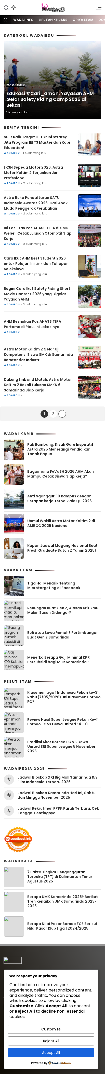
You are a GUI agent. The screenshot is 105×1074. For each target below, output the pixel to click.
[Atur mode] (13, 7)
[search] (6, 7)
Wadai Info (23, 19)
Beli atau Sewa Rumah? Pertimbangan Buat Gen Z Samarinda (63, 635)
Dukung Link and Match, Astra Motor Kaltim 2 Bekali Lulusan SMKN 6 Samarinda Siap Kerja (38, 385)
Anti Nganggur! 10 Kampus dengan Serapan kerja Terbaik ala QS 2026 (59, 498)
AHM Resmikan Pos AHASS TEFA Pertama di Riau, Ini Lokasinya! (32, 324)
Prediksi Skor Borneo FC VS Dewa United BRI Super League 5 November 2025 (61, 746)
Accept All (51, 1052)
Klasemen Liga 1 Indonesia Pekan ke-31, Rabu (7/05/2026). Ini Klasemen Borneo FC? (64, 697)
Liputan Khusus (53, 19)
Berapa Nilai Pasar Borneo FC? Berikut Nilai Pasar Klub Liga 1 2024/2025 (62, 926)
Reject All (51, 1040)
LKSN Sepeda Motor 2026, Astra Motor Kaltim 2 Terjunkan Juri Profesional (33, 173)
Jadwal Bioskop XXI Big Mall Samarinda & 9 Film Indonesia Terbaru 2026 (58, 779)
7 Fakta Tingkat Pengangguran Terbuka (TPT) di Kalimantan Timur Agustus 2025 (59, 876)
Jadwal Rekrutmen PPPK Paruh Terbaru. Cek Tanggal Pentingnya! (58, 810)
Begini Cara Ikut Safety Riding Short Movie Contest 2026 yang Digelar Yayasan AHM (37, 294)
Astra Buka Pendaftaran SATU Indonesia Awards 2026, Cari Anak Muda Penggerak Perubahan (36, 203)
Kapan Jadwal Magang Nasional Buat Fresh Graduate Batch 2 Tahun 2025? (62, 548)
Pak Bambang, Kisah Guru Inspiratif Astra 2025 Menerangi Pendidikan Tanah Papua (60, 449)
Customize (51, 1029)
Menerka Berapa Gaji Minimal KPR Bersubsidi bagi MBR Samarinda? (58, 659)
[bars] (97, 9)
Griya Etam (83, 19)
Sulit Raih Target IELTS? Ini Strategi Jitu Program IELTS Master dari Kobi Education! (37, 142)
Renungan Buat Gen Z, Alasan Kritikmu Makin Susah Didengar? (62, 610)
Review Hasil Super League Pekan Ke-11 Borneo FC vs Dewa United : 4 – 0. (63, 722)
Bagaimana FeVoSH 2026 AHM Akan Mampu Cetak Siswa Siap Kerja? (60, 474)
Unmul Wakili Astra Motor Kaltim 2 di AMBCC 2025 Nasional (61, 523)
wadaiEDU (15, 85)
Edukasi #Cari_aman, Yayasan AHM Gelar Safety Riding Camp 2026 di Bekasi (50, 99)
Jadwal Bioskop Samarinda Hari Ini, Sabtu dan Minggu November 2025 (57, 795)
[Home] (5, 20)
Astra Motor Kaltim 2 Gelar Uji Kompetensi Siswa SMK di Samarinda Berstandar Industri (38, 354)
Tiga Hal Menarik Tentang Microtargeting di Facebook (53, 585)
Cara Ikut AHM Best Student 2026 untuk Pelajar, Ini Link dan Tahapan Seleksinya (36, 263)
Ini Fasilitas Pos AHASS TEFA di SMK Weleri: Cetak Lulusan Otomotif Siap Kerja (38, 233)
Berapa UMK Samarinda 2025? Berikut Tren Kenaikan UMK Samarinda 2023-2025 (62, 901)
